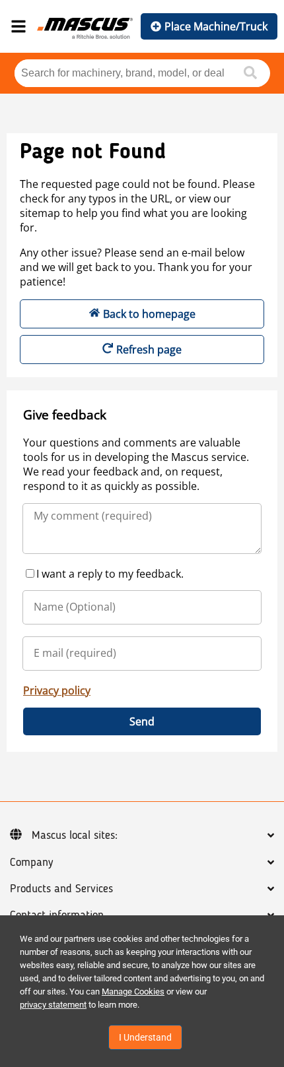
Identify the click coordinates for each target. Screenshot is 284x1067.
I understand (145, 1037)
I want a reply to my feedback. (110, 573)
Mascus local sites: (75, 835)
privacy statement (53, 1005)
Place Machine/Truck (215, 26)
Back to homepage (149, 314)
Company (31, 863)
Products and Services (61, 889)
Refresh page (149, 349)
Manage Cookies (133, 991)
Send (142, 721)
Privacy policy (56, 690)
